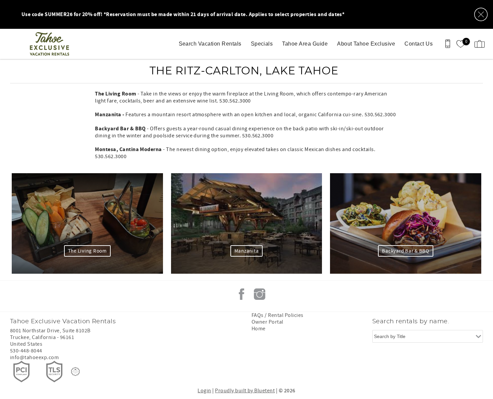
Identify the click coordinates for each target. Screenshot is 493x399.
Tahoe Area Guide (305, 44)
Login (204, 390)
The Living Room (87, 251)
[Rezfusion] (75, 371)
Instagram (259, 294)
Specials (262, 44)
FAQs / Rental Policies (278, 315)
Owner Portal (267, 322)
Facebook (241, 294)
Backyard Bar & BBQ (405, 251)
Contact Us (418, 44)
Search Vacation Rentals (210, 44)
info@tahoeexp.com (34, 357)
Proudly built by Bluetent (245, 390)
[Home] (51, 44)
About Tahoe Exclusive (366, 44)
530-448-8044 (26, 350)
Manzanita (246, 251)
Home (259, 328)
